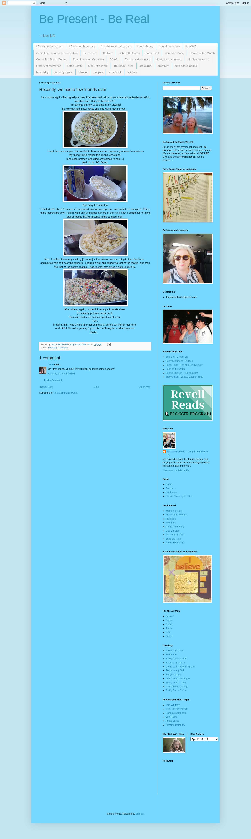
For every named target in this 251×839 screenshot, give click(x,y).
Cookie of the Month (202, 52)
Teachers (171, 488)
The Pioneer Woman (177, 708)
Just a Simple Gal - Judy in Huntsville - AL (188, 453)
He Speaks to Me (198, 59)
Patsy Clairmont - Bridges (179, 361)
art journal (145, 65)
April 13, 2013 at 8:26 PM (61, 373)
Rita (168, 632)
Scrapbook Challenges (178, 678)
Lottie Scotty (74, 65)
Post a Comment (53, 380)
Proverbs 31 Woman (176, 514)
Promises (171, 518)
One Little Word (98, 65)
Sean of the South (175, 369)
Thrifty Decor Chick (176, 690)
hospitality (42, 72)
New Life (170, 522)
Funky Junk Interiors (176, 658)
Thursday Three (124, 65)
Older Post (144, 387)
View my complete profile (176, 470)
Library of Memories (48, 65)
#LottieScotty (145, 46)
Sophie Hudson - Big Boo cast (182, 373)
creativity (163, 65)
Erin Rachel (172, 717)
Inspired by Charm (175, 662)
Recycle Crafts (173, 674)
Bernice (170, 616)
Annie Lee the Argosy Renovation (57, 52)
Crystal (169, 620)
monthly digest (64, 72)
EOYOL (114, 59)
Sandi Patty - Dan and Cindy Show (184, 365)
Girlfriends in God (175, 534)
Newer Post (46, 387)
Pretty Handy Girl (175, 670)
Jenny (169, 628)
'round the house (169, 46)
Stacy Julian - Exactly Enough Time (184, 377)
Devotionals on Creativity (88, 59)
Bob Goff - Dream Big (177, 357)
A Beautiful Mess (174, 650)
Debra (169, 624)
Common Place (174, 52)
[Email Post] (108, 344)
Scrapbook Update (176, 682)
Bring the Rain (173, 538)
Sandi (169, 636)
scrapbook (115, 72)
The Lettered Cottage (177, 686)
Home (96, 387)
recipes (98, 72)
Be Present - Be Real (94, 18)
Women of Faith (174, 510)
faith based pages (186, 65)
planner (83, 72)
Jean (51, 364)
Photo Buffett (172, 720)
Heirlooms (171, 492)
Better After (171, 654)
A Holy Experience (175, 542)
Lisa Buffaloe (173, 530)
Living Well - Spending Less (181, 666)
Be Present (90, 52)
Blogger (140, 813)
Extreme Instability (175, 725)
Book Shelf (152, 52)
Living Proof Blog (175, 526)
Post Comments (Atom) (66, 392)
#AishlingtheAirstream (49, 46)
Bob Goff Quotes (129, 52)
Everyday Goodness (137, 59)
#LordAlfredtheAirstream (116, 46)
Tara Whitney (173, 705)
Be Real (108, 52)
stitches (132, 72)
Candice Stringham (176, 713)
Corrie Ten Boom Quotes (51, 59)
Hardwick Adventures (169, 59)
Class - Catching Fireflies (179, 496)
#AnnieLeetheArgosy (82, 46)
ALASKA (191, 46)
